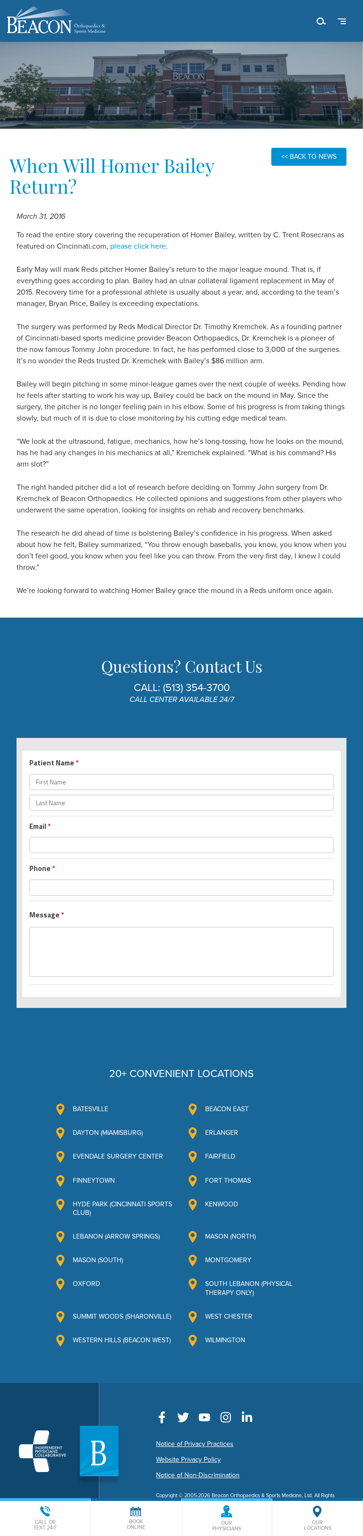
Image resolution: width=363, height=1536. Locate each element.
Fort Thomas (228, 1181)
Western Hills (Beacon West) (122, 1340)
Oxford (86, 1284)
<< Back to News (309, 157)
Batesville (90, 1109)
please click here (138, 246)
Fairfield (220, 1156)
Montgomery (228, 1260)
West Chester (228, 1316)
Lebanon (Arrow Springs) (116, 1236)
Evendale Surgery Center (118, 1156)
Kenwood (221, 1204)
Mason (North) (230, 1236)
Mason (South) (98, 1260)
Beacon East (227, 1109)
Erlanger (221, 1133)
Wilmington (225, 1340)
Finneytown (94, 1181)
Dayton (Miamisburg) (108, 1133)
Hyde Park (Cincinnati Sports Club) (122, 1208)
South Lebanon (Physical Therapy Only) (249, 1288)
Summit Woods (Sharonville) (122, 1316)
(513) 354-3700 (196, 688)
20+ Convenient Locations (181, 1074)
